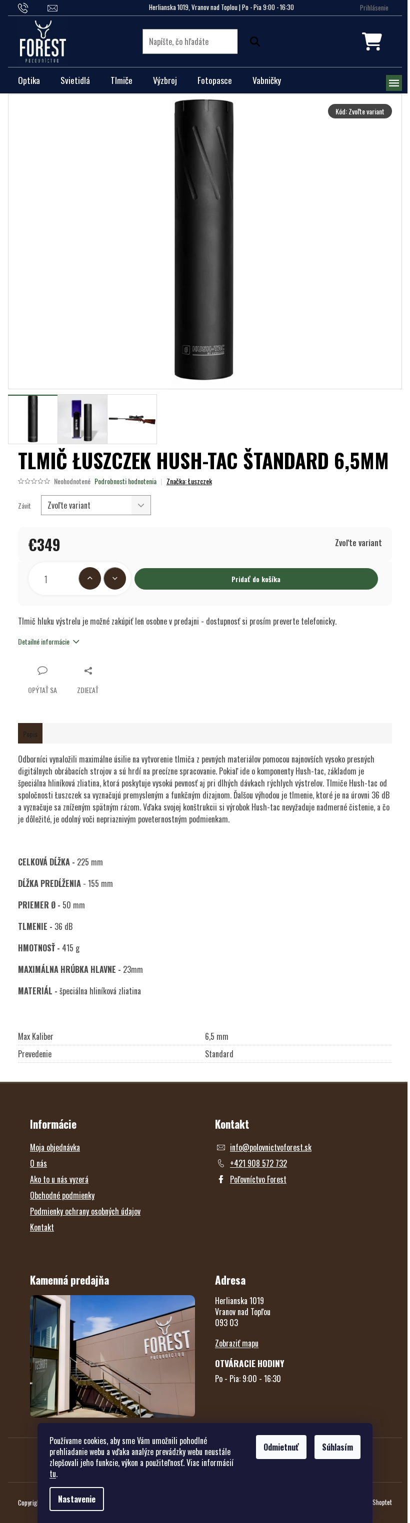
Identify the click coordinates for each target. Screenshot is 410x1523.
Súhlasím (337, 1447)
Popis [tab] (30, 734)
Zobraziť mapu (236, 1343)
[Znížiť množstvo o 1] (115, 578)
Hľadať (253, 41)
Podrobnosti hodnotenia (125, 481)
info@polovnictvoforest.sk (271, 1147)
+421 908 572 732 (258, 1163)
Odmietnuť (281, 1447)
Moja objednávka (55, 1147)
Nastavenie (77, 1499)
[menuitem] (29, 80)
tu (53, 1474)
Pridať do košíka (256, 579)
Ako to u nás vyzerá (59, 1179)
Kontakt (42, 1227)
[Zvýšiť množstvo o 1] (89, 578)
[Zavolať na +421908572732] (33, 7)
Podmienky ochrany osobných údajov (85, 1211)
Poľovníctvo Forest (258, 1179)
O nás (38, 1163)
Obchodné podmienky (62, 1195)
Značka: (189, 481)
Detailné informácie (44, 641)
